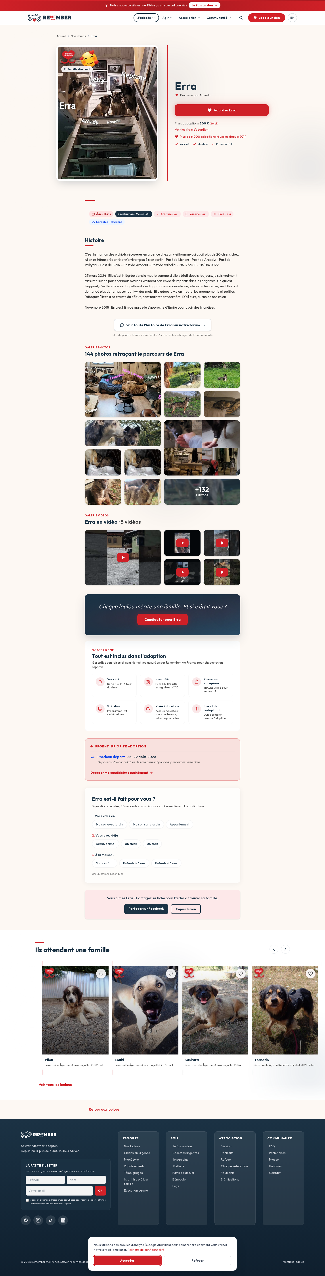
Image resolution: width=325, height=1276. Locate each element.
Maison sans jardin (146, 824)
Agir (165, 18)
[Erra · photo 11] (142, 491)
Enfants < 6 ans (166, 863)
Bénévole (179, 1179)
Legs (175, 1186)
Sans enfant (104, 863)
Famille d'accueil (183, 1173)
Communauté (217, 18)
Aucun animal (105, 844)
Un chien (131, 844)
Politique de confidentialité (146, 1250)
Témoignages (133, 1173)
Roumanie (228, 1173)
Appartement (179, 824)
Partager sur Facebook (146, 909)
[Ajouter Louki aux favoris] (171, 973)
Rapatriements (134, 1166)
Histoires (275, 1166)
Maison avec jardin (109, 824)
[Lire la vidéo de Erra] (123, 557)
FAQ (272, 1146)
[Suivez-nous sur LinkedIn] (63, 1220)
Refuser (197, 1261)
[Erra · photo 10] (103, 491)
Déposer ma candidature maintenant (119, 773)
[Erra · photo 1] (123, 389)
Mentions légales (62, 1203)
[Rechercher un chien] (241, 17)
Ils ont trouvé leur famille (136, 1181)
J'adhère (178, 1166)
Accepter (127, 1261)
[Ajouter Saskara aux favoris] (241, 973)
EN (292, 18)
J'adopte (144, 18)
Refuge (226, 1159)
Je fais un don (182, 1146)
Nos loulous (132, 1146)
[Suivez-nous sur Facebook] (26, 1220)
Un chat (152, 844)
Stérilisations (230, 1179)
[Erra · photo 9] (142, 462)
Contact (275, 1173)
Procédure (131, 1159)
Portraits (227, 1153)
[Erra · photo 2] (182, 375)
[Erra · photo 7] (202, 448)
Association (188, 18)
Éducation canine (136, 1190)
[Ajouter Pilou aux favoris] (101, 973)
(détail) (214, 123)
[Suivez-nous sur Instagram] (38, 1220)
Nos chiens (78, 36)
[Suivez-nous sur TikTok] (50, 1220)
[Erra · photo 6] (123, 433)
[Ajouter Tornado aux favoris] (310, 973)
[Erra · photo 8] (103, 462)
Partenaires (277, 1153)
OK (100, 1190)
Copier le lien (186, 909)
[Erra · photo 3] (221, 375)
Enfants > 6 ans (134, 863)
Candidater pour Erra (162, 619)
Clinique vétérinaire (234, 1166)
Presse (274, 1159)
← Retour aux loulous (102, 1109)
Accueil (61, 36)
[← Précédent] (274, 949)
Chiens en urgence (137, 1153)
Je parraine (180, 1159)
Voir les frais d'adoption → (193, 130)
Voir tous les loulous (55, 1084)
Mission (226, 1146)
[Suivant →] (285, 949)
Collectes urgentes (185, 1153)
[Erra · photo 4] (182, 404)
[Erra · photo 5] (221, 404)
